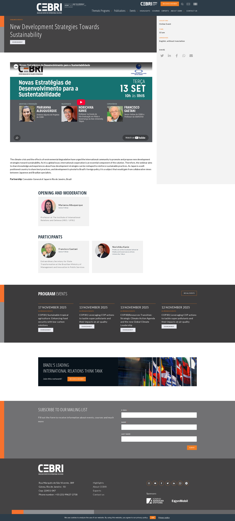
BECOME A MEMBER (77, 379)
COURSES (156, 11)
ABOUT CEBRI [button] (177, 11)
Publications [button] (120, 11)
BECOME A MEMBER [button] (170, 4)
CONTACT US (191, 11)
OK (153, 517)
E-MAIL (124, 410)
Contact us (98, 494)
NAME (124, 422)
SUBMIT (192, 447)
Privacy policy (164, 517)
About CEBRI (100, 486)
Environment (17, 42)
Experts (97, 490)
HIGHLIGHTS (145, 11)
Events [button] (133, 11)
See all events (189, 293)
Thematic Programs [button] (101, 11)
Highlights (98, 482)
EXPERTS (165, 11)
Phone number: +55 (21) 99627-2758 (58, 494)
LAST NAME (125, 434)
